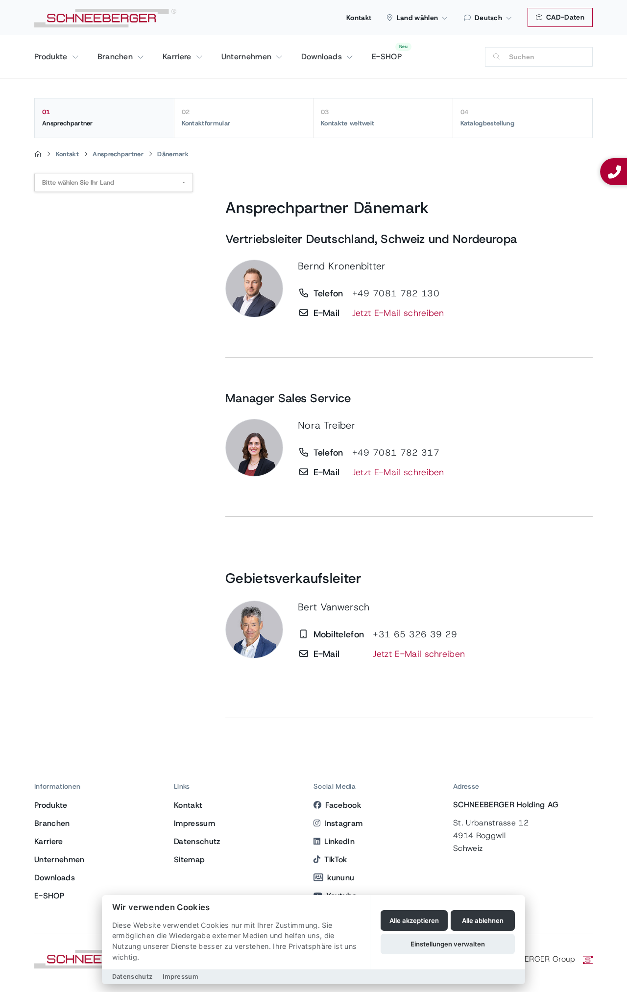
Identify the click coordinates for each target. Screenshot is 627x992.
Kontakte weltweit (347, 117)
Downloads (322, 56)
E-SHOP (387, 56)
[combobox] (113, 182)
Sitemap (189, 859)
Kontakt (358, 17)
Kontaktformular (206, 117)
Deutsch (488, 17)
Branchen (116, 56)
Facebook (343, 805)
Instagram (343, 823)
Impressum (194, 823)
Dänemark (173, 154)
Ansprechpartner (67, 117)
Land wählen (417, 17)
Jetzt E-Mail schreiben (398, 313)
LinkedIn (339, 841)
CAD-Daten (564, 17)
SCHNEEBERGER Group (532, 959)
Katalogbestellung (487, 117)
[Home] (38, 154)
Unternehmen (247, 56)
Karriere (178, 56)
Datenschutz (197, 841)
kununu (340, 877)
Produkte (52, 56)
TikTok (335, 859)
